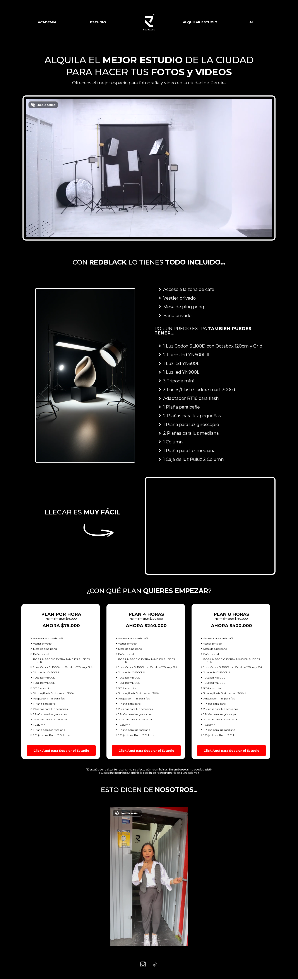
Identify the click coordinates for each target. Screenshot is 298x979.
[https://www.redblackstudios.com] (149, 22)
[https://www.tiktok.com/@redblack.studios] (212, 964)
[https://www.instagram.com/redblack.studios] (85, 964)
